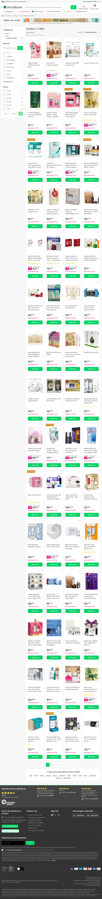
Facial (21, 16)
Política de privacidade (93, 877)
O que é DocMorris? (35, 815)
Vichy (85, 775)
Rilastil (75, 775)
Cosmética (14, 16)
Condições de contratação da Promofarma (86, 880)
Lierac (69, 775)
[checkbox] (13, 53)
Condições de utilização (92, 879)
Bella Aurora (67, 778)
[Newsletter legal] (3, 850)
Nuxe (30, 775)
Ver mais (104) (7, 81)
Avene (36, 775)
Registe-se (30, 843)
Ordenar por (81, 32)
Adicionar (35, 83)
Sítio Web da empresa (36, 830)
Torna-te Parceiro (34, 825)
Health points (32, 828)
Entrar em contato (10, 826)
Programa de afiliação (36, 823)
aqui (53, 860)
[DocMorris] (12, 7)
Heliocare (59, 778)
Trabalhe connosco (35, 820)
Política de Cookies (94, 882)
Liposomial (92, 775)
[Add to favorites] (42, 39)
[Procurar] (73, 7)
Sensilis (48, 775)
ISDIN (80, 775)
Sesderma (62, 775)
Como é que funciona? (36, 818)
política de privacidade (14, 850)
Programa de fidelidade (93, 885)
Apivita (55, 775)
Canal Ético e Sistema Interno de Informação (86, 884)
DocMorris (7, 16)
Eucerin (42, 775)
